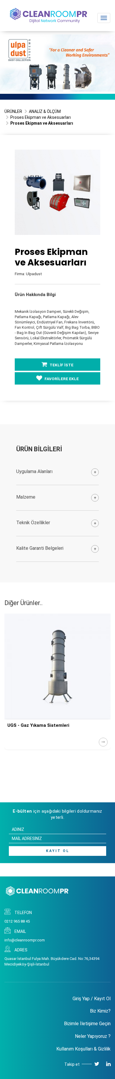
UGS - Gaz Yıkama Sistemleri (38, 725)
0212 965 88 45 (17, 921)
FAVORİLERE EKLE (61, 379)
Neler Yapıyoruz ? (93, 1036)
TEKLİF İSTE (61, 365)
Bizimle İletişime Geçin (87, 1023)
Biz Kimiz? (100, 1011)
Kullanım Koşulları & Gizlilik (83, 1049)
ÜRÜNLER (13, 111)
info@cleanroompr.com (24, 940)
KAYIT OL (57, 851)
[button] (95, 155)
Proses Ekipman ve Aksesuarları (40, 117)
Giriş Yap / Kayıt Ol (92, 998)
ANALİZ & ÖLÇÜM (45, 111)
